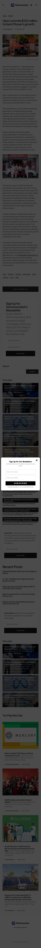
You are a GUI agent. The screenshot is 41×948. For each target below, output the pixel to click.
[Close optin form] (37, 460)
